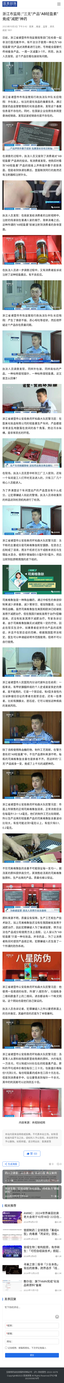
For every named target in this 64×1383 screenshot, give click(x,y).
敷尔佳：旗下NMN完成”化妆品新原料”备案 (41, 1283)
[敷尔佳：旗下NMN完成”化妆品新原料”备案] (12, 1286)
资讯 (52, 26)
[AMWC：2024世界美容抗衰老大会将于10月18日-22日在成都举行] (12, 1217)
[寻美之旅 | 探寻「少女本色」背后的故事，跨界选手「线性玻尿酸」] (12, 1269)
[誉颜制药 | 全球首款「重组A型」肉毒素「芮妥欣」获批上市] (12, 1234)
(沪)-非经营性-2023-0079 (46, 1372)
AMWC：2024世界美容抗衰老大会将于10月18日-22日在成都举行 (41, 1215)
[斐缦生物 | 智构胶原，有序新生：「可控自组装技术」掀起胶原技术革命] (12, 1251)
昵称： (10, 1325)
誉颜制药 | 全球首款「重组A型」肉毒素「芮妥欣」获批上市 (42, 1232)
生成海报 (12, 1164)
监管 (45, 26)
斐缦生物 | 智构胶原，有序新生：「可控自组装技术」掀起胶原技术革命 (42, 1249)
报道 (38, 26)
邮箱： (10, 1333)
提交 (32, 1355)
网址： (10, 1341)
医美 (31, 26)
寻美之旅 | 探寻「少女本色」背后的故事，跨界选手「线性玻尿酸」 (42, 1266)
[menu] (58, 4)
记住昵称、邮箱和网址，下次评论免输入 (26, 1348)
